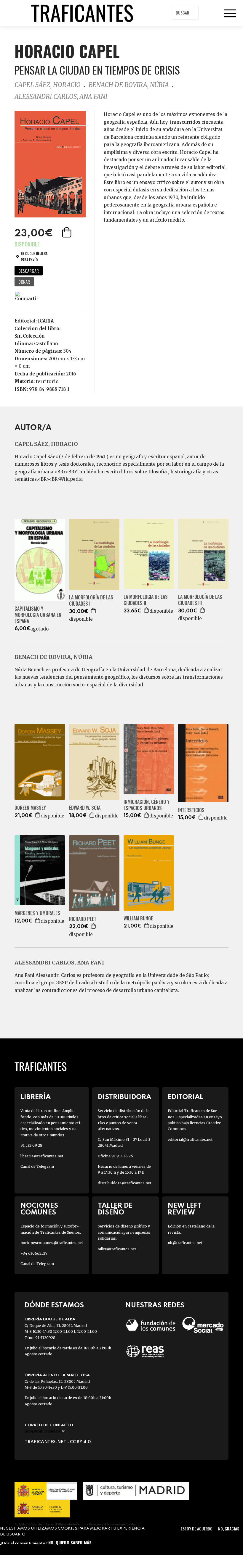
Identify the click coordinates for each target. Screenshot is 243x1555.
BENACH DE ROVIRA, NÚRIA (129, 85)
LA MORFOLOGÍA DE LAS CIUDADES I (91, 600)
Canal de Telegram (37, 1166)
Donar (24, 281)
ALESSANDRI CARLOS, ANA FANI (61, 97)
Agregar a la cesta (67, 232)
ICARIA (46, 321)
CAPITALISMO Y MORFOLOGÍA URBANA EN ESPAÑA (38, 615)
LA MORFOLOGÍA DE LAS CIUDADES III (200, 600)
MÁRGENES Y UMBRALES (37, 913)
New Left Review (185, 1209)
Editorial (185, 1097)
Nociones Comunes (39, 1209)
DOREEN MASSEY (30, 808)
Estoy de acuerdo (196, 1528)
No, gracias (228, 1528)
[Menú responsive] (229, 13)
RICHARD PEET (82, 919)
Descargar (28, 270)
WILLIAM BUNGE (138, 918)
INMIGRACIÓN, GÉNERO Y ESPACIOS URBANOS (147, 805)
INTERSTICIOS (191, 810)
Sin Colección (29, 336)
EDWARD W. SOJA (84, 808)
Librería (35, 1097)
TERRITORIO (47, 381)
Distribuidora (124, 1097)
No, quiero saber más (70, 1542)
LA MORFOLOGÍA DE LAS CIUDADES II (146, 600)
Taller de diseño (115, 1209)
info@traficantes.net (45, 1431)
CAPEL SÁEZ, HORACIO (48, 85)
